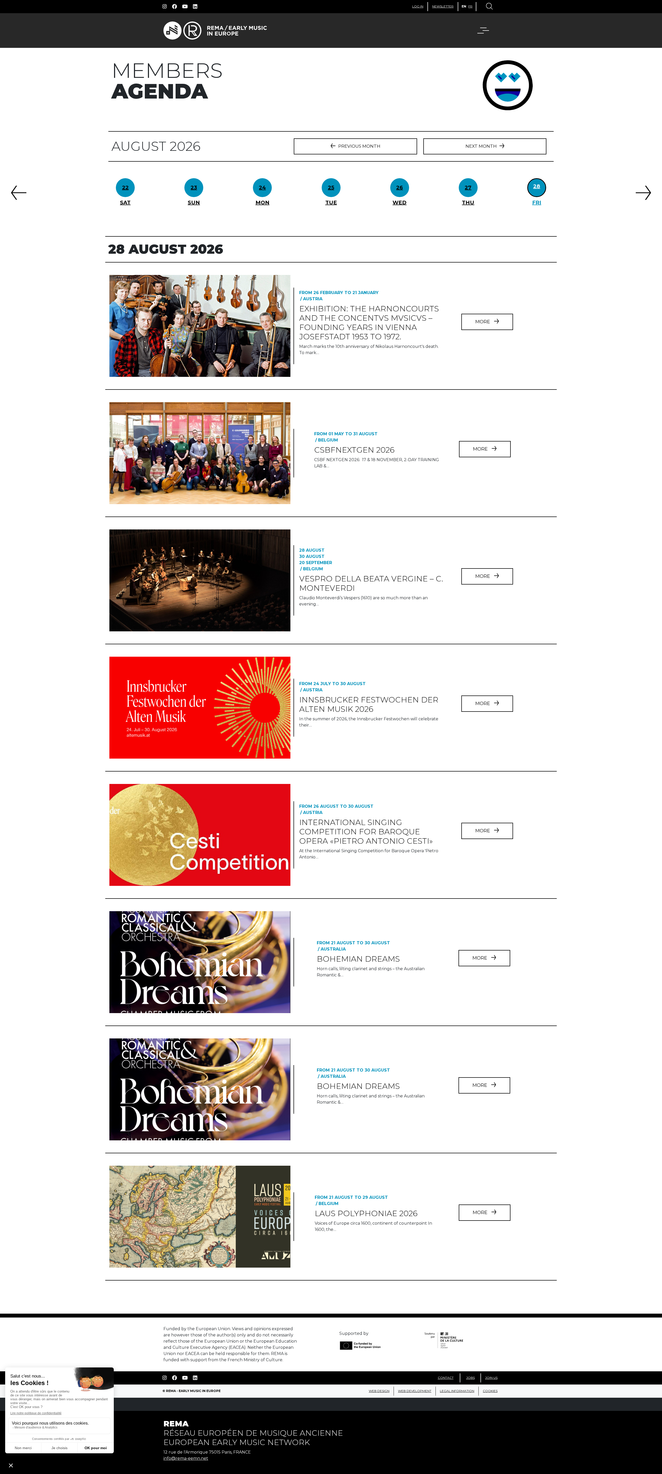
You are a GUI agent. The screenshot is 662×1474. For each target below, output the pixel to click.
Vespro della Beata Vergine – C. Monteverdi (371, 583)
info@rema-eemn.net (185, 1458)
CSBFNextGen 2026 (354, 450)
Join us (491, 1378)
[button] (486, 30)
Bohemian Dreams (358, 959)
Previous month (359, 146)
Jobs (470, 1378)
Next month (481, 146)
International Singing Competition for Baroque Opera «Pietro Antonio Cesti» (366, 832)
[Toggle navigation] (489, 7)
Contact (446, 1378)
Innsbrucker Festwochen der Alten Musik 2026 (368, 704)
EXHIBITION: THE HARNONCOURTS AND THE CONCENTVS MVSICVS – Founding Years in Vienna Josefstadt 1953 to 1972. (369, 322)
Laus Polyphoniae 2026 (366, 1213)
